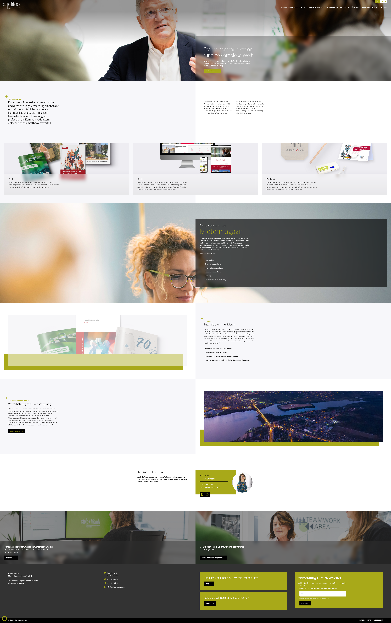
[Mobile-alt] (202, 494)
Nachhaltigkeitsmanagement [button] (212, 558)
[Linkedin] (382, 1)
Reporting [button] (9, 558)
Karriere (375, 7)
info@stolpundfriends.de (116, 587)
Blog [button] (207, 584)
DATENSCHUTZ (365, 620)
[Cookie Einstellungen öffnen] (4, 620)
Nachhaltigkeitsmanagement (292, 7)
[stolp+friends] (11, 5)
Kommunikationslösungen (337, 7)
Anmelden (305, 603)
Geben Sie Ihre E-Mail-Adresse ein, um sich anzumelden (318, 588)
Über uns (355, 7)
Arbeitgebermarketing (316, 7)
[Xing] (385, 1)
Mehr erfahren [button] (211, 71)
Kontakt (384, 7)
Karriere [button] (208, 603)
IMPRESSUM (378, 620)
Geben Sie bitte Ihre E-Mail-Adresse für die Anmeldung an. (314, 598)
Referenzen (365, 7)
